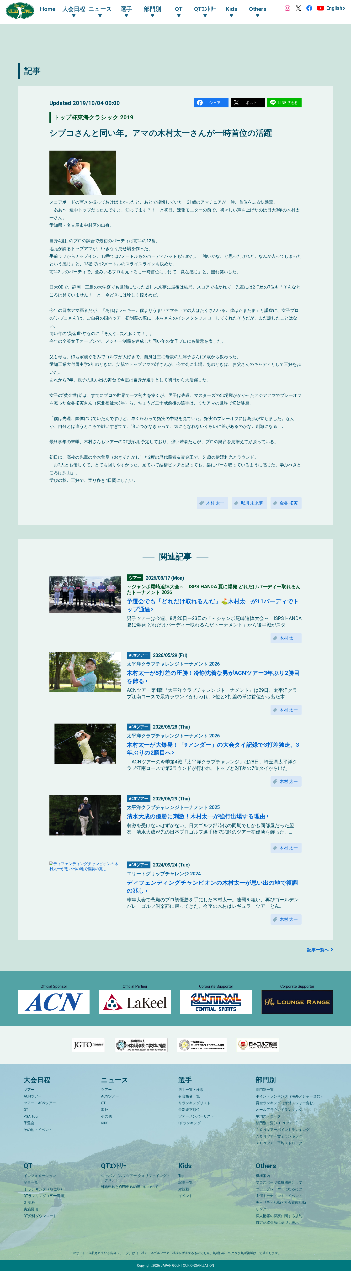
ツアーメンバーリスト (196, 1116)
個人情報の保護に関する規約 (279, 1216)
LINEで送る (288, 102)
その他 (106, 1116)
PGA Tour (31, 1116)
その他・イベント (38, 1130)
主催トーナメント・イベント (279, 1196)
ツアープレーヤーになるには (279, 1189)
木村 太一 (215, 502)
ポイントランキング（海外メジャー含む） (290, 1096)
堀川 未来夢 (252, 502)
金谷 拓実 (289, 502)
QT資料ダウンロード (40, 1216)
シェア (215, 102)
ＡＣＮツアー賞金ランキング (279, 1136)
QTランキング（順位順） (44, 1189)
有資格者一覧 (189, 1096)
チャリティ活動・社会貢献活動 (281, 1202)
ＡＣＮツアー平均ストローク (279, 1143)
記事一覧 (31, 1182)
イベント (185, 1196)
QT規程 (29, 1202)
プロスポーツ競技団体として (279, 1182)
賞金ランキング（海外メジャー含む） (286, 1103)
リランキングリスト (194, 1103)
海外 (104, 1110)
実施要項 (31, 1209)
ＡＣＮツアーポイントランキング (282, 1130)
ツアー (29, 1089)
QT (26, 1110)
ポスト (251, 102)
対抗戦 (183, 1189)
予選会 (29, 1123)
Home (47, 9)
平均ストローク (268, 1116)
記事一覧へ (318, 949)
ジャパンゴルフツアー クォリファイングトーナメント (135, 1178)
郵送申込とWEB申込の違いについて (129, 1187)
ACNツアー (33, 1096)
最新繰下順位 (189, 1110)
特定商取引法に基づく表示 (277, 1222)
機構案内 (263, 1176)
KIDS (104, 1123)
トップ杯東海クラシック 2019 (93, 117)
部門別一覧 (265, 1089)
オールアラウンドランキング (279, 1110)
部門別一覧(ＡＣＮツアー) (277, 1123)
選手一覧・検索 (190, 1089)
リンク (261, 1209)
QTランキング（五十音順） (46, 1196)
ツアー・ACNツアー (40, 1103)
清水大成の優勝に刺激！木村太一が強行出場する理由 (196, 816)
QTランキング (189, 1123)
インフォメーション (40, 1176)
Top (181, 1176)
